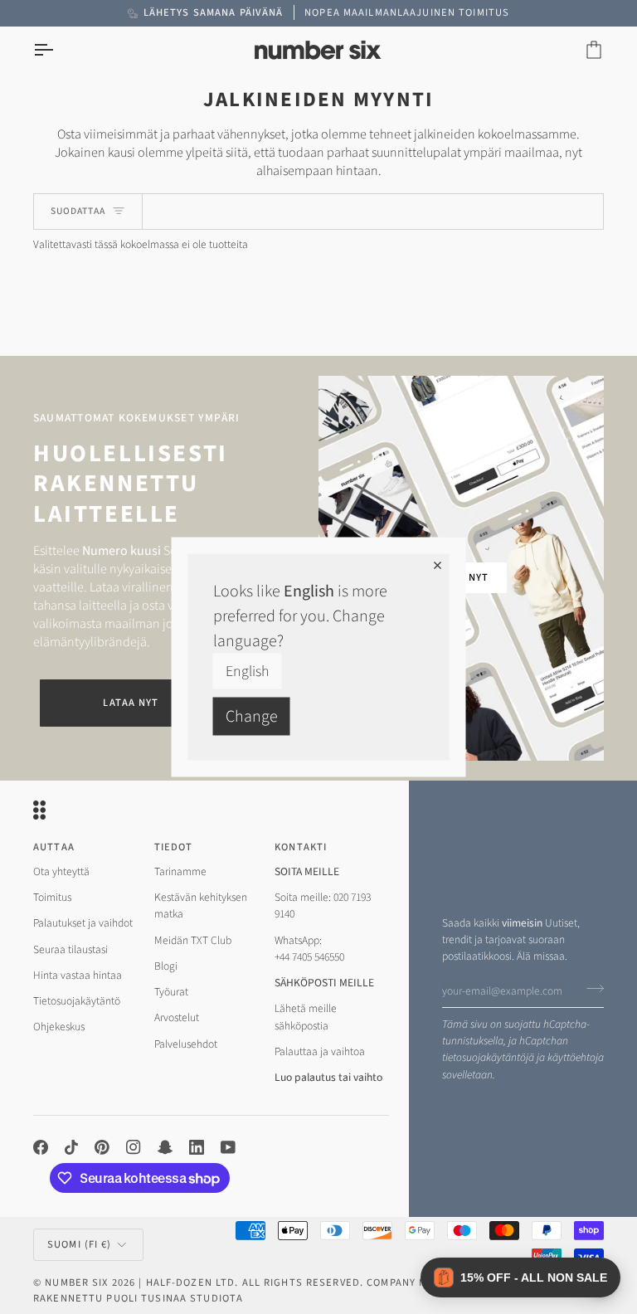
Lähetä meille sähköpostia (306, 1016)
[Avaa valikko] (58, 50)
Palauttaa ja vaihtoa (320, 1051)
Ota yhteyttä (61, 871)
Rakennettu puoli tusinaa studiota (138, 1298)
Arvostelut (176, 1017)
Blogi (165, 966)
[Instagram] (133, 1147)
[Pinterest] (102, 1147)
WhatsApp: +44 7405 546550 (309, 948)
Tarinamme (180, 871)
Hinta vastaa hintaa (77, 975)
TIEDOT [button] (173, 847)
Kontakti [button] (301, 847)
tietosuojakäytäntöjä (488, 1057)
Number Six (76, 1282)
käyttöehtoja (575, 1057)
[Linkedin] (196, 1147)
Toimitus (52, 897)
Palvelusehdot (185, 1044)
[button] (520, 1277)
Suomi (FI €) (79, 1244)
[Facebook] (40, 1147)
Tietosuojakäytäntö (76, 1001)
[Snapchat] (165, 1147)
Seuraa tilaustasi (70, 949)
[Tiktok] (71, 1147)
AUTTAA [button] (54, 847)
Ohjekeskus (59, 1026)
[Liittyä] (590, 989)
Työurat (171, 992)
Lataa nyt (130, 702)
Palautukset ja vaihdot (83, 923)
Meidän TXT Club (192, 940)
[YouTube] (228, 1147)
